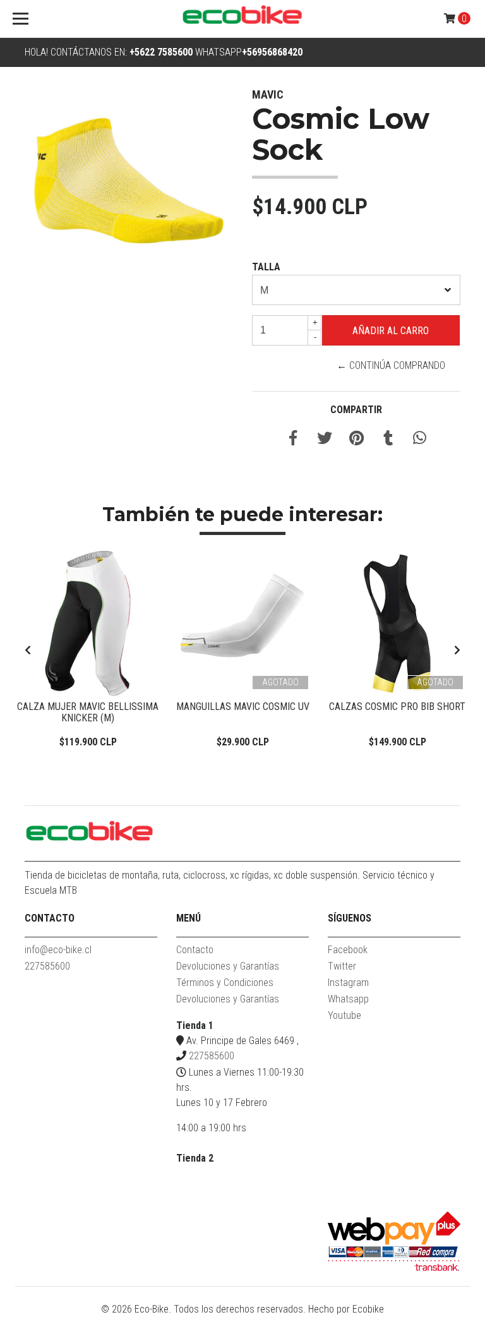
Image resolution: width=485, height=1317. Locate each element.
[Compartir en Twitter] (324, 440)
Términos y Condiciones (224, 983)
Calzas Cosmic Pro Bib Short (397, 707)
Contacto (194, 950)
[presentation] (27, 650)
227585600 (47, 966)
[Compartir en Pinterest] (356, 440)
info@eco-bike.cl (58, 950)
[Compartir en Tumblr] (388, 440)
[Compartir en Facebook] (293, 440)
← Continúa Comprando (391, 365)
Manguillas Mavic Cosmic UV (242, 707)
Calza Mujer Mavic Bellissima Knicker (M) (88, 712)
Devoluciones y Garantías (227, 966)
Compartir (356, 410)
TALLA (266, 267)
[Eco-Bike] (242, 19)
